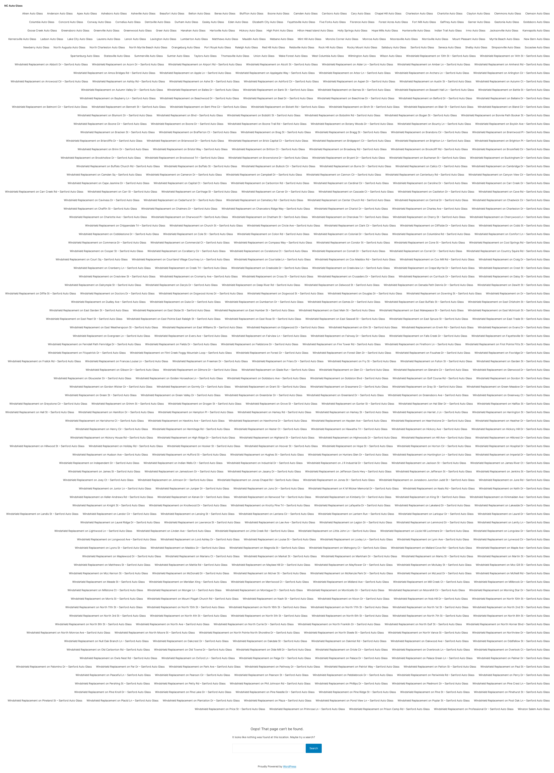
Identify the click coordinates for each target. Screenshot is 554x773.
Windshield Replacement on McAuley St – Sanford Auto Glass (434, 564)
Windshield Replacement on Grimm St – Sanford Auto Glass (127, 403)
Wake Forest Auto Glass (293, 55)
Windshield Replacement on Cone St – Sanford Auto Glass (429, 242)
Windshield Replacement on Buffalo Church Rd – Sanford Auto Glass (118, 166)
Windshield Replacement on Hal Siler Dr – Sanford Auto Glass (435, 403)
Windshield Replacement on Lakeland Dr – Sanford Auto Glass (432, 505)
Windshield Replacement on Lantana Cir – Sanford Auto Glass (276, 513)
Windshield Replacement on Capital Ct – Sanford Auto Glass (190, 183)
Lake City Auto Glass (79, 39)
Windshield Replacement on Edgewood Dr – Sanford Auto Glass (285, 327)
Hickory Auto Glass (250, 30)
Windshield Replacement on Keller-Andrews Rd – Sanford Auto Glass (111, 497)
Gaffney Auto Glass (452, 22)
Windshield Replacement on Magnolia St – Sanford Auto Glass (267, 547)
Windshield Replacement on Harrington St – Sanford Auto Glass (511, 412)
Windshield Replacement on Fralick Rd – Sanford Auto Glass (44, 361)
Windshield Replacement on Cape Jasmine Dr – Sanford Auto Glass (108, 183)
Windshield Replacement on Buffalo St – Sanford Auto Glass (200, 166)
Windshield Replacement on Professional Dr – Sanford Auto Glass (473, 709)
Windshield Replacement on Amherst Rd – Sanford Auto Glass (512, 64)
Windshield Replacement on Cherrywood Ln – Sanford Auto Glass (510, 217)
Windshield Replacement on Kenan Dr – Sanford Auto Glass (193, 497)
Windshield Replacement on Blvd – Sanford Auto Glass (190, 115)
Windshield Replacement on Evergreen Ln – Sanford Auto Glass (111, 335)
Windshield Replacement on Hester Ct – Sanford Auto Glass (270, 429)
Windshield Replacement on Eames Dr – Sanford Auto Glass (344, 301)
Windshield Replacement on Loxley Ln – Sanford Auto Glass (356, 539)
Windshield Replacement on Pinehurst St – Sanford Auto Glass (512, 692)
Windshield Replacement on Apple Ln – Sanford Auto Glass (195, 72)
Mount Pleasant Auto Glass (468, 39)
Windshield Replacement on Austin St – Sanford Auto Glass (435, 81)
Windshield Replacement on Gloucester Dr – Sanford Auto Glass (92, 378)
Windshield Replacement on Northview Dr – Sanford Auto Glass (511, 632)
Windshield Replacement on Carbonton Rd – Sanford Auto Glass (270, 183)
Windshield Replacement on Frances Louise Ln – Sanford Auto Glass (126, 361)
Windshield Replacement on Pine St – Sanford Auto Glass (435, 692)
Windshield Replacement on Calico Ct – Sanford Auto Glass (431, 166)
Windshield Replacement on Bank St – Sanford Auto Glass (278, 89)
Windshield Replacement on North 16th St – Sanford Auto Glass (267, 607)
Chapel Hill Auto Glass (388, 13)
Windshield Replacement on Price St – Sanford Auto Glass (230, 709)
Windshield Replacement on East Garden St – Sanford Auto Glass (89, 310)
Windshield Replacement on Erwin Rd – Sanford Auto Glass (437, 327)
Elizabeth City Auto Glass (267, 22)
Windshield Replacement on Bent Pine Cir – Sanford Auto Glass (208, 106)
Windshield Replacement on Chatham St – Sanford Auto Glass (270, 217)
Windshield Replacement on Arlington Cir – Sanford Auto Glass (511, 72)
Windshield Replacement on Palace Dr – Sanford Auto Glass (351, 658)
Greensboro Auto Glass (75, 30)
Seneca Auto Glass (449, 47)
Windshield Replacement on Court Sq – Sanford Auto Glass (92, 259)
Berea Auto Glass (225, 13)
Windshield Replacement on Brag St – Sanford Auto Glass (276, 132)
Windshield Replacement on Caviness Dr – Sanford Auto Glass (101, 200)
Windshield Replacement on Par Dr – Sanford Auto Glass (130, 666)
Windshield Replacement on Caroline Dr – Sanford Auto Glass (430, 183)
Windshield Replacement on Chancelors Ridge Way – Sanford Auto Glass (266, 208)
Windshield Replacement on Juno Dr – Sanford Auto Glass (268, 488)
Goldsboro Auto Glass (536, 22)
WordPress (289, 766)
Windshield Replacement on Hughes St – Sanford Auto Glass (267, 454)
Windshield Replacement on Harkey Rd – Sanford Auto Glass (274, 412)
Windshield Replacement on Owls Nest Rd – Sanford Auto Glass (118, 658)
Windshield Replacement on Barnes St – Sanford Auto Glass (354, 89)
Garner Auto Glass (479, 22)
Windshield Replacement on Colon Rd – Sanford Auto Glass (273, 234)
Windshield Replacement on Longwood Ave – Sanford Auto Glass (116, 539)
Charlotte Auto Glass (449, 13)
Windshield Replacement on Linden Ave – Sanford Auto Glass (173, 530)
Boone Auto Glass (278, 13)
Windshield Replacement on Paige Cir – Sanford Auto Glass (275, 658)
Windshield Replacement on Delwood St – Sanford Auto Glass (341, 284)
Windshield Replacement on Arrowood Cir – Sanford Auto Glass (49, 81)
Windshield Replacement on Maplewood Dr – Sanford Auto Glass (121, 556)
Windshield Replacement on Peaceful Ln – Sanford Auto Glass (113, 675)
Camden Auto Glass (306, 13)
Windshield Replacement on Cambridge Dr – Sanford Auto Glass (511, 166)
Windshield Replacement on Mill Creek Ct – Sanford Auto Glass (431, 581)
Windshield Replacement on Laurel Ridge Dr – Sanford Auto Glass (120, 522)
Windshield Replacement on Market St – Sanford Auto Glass (280, 556)
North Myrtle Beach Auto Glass (148, 47)
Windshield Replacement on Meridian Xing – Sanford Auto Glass (188, 581)
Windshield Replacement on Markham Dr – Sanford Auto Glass (359, 556)
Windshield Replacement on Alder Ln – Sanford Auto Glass (357, 64)
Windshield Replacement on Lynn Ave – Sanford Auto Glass (433, 539)
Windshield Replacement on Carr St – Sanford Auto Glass (122, 191)
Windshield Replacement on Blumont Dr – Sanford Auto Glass (114, 115)
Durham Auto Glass (186, 22)
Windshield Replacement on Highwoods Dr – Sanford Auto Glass (358, 437)
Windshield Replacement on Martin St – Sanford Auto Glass (513, 556)
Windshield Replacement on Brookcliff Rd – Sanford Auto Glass (429, 149)
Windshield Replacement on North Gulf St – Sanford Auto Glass (423, 624)
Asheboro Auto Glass (114, 13)
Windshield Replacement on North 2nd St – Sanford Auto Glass (511, 607)
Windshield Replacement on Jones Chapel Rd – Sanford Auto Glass (258, 479)
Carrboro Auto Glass (334, 13)
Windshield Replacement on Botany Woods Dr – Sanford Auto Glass (352, 123)
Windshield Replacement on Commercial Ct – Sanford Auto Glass (190, 242)
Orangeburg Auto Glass (186, 47)
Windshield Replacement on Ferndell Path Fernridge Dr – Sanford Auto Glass (94, 344)
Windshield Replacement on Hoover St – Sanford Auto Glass (281, 446)
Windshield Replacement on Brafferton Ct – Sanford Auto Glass (197, 132)
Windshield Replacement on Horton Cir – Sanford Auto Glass (434, 446)
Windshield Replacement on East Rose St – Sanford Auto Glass (263, 318)
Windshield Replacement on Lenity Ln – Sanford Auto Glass (514, 522)
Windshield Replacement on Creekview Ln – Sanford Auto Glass (351, 267)
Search (313, 748)
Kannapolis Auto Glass (536, 30)
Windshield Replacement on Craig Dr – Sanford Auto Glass (514, 259)
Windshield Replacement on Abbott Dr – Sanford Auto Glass (51, 64)
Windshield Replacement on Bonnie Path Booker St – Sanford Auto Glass (505, 115)
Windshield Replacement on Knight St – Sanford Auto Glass (108, 505)
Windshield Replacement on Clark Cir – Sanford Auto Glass (360, 225)
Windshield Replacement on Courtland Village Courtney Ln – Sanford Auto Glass (181, 259)
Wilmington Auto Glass (362, 55)
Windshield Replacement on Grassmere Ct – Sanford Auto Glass (349, 386)
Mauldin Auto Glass (254, 39)
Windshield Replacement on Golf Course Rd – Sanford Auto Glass (432, 378)
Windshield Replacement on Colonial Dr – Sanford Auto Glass (351, 234)
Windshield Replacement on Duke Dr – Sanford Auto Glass (185, 301)
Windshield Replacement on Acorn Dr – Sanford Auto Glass (128, 64)
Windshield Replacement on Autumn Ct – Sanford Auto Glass (513, 81)
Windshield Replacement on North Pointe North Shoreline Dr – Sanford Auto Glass (249, 632)
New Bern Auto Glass (537, 39)
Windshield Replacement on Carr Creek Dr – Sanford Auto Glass (511, 183)
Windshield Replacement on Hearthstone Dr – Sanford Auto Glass (431, 420)
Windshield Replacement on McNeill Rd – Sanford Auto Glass (513, 573)
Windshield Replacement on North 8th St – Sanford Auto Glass (511, 615)
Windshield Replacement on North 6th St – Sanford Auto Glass (350, 615)
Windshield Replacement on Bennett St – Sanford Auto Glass (129, 106)
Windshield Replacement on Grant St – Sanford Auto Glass (270, 386)
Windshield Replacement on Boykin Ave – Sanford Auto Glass (512, 123)
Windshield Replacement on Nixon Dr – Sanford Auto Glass (353, 598)
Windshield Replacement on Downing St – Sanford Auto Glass (444, 293)
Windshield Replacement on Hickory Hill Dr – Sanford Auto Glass (510, 429)
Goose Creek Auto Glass (42, 30)
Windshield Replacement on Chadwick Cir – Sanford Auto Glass (511, 200)
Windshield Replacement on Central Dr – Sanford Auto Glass (431, 200)
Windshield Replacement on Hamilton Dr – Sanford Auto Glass (116, 412)
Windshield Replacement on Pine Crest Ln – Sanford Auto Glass (511, 683)
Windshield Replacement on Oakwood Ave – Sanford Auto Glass (430, 641)
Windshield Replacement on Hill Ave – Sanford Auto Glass (436, 437)
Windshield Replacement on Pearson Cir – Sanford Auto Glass (192, 675)
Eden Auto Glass (238, 22)
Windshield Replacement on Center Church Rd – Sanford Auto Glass (348, 200)
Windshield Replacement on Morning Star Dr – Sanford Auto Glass (509, 590)
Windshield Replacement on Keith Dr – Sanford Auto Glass (514, 488)
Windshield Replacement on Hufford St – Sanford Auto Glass (189, 454)
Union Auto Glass (263, 55)
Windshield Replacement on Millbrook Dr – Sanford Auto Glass (512, 581)
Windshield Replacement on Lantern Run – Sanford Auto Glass (356, 513)
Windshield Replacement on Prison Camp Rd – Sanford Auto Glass (389, 709)
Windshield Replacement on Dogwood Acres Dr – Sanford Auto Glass (201, 293)
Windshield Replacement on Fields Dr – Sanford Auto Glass (181, 344)
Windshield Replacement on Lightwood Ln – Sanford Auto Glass (93, 530)
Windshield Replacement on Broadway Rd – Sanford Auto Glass (348, 149)
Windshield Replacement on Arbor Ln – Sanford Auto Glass (355, 72)
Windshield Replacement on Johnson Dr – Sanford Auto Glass (175, 479)
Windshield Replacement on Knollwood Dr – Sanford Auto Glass (188, 505)
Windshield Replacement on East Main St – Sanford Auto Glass (337, 310)
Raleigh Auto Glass (246, 47)
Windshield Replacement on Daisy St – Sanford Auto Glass (514, 276)
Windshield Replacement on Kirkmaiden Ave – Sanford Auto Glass (510, 497)
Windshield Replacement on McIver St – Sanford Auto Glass (269, 573)
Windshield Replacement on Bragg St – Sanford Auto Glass (351, 132)
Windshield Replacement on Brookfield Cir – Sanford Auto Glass (511, 149)
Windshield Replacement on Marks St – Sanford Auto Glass (437, 556)
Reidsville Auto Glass (301, 47)
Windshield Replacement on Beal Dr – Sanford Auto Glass (278, 98)
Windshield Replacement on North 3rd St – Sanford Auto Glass (107, 615)
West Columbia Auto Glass (328, 55)
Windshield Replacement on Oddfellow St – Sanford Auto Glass (511, 641)
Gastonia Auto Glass (506, 22)
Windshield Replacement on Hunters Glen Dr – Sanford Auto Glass (348, 454)
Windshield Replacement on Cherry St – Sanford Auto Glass (429, 217)
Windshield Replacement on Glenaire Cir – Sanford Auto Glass (430, 369)
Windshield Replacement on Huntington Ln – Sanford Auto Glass (432, 454)
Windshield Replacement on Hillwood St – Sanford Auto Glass (47, 446)
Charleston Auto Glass (419, 13)
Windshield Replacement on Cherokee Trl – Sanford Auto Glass (350, 217)
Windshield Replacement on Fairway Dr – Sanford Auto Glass (348, 335)
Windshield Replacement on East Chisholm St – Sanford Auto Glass (509, 301)
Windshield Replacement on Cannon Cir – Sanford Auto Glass (343, 174)
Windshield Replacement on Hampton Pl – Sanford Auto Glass (195, 412)
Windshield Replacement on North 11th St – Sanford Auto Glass (104, 607)
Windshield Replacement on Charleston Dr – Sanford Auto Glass (511, 208)
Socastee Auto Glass (537, 47)
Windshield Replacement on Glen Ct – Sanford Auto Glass (354, 369)
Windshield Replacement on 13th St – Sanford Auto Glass (441, 55)
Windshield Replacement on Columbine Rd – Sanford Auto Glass (431, 234)
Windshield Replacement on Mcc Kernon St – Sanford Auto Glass (108, 573)
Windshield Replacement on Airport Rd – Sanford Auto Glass (205, 64)
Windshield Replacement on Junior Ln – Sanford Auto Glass (115, 488)
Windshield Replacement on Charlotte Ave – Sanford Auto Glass (108, 217)
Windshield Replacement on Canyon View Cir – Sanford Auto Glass (509, 174)
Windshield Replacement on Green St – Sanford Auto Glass (100, 395)
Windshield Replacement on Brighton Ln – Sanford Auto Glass (432, 140)
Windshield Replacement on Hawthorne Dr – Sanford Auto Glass (268, 420)
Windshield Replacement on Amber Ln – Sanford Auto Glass (433, 64)
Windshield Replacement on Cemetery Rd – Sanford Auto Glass (264, 200)
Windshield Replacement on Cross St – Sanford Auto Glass (277, 276)
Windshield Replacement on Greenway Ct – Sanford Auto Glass (511, 395)
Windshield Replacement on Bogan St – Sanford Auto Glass (421, 115)
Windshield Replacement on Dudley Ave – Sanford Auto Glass (108, 301)
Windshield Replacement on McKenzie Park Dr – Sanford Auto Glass (351, 573)
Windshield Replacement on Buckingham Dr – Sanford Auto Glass (510, 157)
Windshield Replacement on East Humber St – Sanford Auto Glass (254, 310)
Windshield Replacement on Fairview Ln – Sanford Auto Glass (269, 335)
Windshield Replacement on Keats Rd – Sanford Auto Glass (439, 488)
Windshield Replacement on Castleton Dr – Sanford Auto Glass (436, 191)
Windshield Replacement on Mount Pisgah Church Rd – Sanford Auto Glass (192, 598)
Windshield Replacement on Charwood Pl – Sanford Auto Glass (189, 217)
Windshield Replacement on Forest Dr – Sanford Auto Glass (272, 352)
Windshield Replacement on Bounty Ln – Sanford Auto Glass (434, 123)
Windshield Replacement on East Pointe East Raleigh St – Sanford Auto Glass (173, 318)
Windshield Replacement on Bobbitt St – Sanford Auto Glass (263, 115)
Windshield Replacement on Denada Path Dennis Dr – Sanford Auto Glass (428, 284)
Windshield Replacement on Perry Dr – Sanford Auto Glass (514, 675)
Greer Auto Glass (166, 30)
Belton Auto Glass (199, 13)
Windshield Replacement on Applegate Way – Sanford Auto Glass (275, 72)
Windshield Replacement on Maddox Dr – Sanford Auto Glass (188, 547)
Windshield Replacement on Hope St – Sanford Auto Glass (357, 446)
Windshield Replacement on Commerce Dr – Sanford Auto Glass (107, 242)
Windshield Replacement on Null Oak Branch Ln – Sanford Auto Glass (106, 641)
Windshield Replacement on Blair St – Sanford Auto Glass (438, 106)
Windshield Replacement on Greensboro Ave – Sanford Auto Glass (428, 395)
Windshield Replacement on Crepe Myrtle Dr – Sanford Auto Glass (434, 267)
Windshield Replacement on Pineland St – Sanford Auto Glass (45, 700)
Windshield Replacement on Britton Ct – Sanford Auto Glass (268, 149)
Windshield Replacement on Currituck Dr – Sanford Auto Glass (437, 276)
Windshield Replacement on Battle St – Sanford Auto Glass (514, 89)
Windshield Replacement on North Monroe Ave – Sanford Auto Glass (68, 632)
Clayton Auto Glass (478, 13)
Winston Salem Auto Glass (534, 709)
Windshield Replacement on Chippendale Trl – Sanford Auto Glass (125, 225)
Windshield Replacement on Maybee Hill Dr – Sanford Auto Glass (271, 564)
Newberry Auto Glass (36, 47)
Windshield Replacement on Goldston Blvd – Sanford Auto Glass (349, 378)
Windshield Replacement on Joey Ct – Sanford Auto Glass (98, 479)
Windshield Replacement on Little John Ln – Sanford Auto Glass (337, 530)
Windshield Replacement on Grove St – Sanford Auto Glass (281, 403)
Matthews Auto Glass (225, 39)
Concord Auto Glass (71, 22)
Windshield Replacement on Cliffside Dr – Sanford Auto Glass (437, 225)
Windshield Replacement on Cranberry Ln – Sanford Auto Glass (112, 267)
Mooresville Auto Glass (404, 39)
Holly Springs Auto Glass (352, 30)
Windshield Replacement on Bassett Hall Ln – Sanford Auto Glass (434, 89)
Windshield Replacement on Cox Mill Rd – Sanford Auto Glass (437, 259)
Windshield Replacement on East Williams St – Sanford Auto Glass (202, 327)
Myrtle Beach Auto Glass (505, 39)
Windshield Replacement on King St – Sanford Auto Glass (430, 497)
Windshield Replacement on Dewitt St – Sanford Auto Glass (513, 284)
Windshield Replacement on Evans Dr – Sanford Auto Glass (514, 327)
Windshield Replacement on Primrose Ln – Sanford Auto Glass (307, 709)
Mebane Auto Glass (281, 39)
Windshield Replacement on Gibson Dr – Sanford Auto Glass (122, 369)
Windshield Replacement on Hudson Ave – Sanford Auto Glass (110, 454)
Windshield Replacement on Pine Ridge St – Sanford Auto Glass (357, 692)
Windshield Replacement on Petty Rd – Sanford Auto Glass (189, 683)
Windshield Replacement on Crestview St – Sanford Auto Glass (117, 276)
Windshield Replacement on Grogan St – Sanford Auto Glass (204, 403)
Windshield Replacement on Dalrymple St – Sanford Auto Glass (103, 284)
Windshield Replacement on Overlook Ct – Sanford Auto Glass (512, 649)
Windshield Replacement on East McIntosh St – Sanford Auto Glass (509, 310)
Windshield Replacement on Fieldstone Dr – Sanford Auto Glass (259, 344)
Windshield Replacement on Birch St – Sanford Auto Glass (364, 106)
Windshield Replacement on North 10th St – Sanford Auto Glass (511, 598)
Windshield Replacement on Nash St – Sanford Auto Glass (278, 598)
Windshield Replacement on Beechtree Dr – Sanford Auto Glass (355, 98)
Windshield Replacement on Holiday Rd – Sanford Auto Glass (126, 446)
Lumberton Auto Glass (194, 39)
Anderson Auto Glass (60, 13)
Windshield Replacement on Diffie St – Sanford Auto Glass (40, 293)
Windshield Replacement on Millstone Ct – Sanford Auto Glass (105, 590)
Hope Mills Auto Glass (385, 30)
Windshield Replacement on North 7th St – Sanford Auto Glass (431, 615)
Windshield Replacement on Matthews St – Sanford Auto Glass (112, 564)
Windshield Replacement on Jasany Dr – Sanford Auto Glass (264, 471)
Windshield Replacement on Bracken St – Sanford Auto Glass (117, 132)
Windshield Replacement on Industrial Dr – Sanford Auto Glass (265, 462)
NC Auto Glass (13, 5)
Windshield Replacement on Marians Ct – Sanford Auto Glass (202, 556)
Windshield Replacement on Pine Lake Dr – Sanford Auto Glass (193, 692)
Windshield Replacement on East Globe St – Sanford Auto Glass (171, 310)
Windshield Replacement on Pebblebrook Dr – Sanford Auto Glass (353, 675)
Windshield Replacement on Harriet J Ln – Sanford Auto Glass (430, 412)
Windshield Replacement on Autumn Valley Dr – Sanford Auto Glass (122, 89)
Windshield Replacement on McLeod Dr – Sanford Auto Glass (434, 573)
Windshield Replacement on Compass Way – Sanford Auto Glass (273, 242)
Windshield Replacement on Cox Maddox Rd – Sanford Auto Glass (355, 259)
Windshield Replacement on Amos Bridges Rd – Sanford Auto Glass (114, 72)
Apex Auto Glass (87, 13)
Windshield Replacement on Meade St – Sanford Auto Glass (108, 581)
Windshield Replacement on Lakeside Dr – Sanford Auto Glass (512, 505)
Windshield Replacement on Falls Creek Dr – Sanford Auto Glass (428, 335)
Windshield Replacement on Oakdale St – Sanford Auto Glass (270, 641)
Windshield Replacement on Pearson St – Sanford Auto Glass (271, 675)
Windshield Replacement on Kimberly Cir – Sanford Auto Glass (353, 497)
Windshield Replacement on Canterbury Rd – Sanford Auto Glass (424, 174)
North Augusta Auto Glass (69, 47)
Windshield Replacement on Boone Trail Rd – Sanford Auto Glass (267, 123)
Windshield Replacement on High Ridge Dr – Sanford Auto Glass (196, 437)
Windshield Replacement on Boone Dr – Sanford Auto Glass (187, 123)
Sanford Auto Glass (422, 47)
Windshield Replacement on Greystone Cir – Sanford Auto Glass (48, 403)
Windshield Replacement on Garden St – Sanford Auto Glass (513, 361)
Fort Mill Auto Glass (424, 22)
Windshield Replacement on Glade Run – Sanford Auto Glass (278, 369)
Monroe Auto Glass (374, 39)
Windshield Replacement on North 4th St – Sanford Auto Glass (188, 615)
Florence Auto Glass (362, 22)
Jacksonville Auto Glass (504, 30)
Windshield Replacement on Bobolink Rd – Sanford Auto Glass (342, 115)
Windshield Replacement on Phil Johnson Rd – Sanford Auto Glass (270, 683)
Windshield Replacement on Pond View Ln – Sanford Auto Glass (354, 700)
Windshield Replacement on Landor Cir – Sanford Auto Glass (119, 513)
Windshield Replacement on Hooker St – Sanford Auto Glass (203, 446)
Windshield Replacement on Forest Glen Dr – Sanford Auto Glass (352, 352)
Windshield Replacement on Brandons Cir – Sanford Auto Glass (429, 132)
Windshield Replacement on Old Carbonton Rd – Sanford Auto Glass (108, 649)
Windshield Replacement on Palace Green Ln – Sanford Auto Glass (432, 658)
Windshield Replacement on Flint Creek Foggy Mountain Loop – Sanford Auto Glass (181, 352)
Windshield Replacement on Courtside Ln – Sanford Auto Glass (272, 259)
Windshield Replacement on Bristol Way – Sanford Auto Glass (190, 149)
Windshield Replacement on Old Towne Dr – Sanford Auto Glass (193, 649)
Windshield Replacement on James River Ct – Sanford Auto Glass (510, 462)
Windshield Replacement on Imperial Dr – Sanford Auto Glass (513, 454)
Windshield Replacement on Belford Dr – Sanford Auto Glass (435, 98)
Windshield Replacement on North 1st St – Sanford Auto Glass (430, 607)
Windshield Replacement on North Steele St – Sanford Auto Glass (344, 632)
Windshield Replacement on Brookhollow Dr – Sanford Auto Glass (101, 157)
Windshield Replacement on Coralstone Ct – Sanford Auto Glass (269, 251)
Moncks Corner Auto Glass (342, 39)
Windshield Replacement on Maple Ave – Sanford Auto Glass (513, 547)
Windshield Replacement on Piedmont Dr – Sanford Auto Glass (430, 683)
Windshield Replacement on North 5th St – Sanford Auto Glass (269, 615)
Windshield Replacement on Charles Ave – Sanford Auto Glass (429, 208)
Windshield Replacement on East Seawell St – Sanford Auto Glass (345, 318)
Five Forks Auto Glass (332, 22)
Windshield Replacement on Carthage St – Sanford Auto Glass (199, 191)
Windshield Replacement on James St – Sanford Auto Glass (104, 471)
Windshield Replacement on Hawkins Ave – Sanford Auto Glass (186, 420)
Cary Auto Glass (360, 13)
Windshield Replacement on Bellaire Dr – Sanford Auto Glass (513, 98)
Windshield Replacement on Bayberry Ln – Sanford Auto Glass (118, 98)
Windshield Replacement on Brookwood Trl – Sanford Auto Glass (184, 157)
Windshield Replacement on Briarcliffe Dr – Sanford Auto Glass (104, 140)
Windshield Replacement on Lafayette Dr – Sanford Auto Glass (352, 505)
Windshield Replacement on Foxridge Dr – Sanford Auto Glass (512, 352)
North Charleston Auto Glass (107, 47)
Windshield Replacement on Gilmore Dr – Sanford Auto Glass (200, 369)
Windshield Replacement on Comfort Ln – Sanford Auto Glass (512, 234)
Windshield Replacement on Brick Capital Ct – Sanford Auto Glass (268, 140)
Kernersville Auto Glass (22, 39)
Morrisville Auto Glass (435, 39)
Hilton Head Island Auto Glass (315, 30)
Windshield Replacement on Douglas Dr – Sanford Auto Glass (365, 293)
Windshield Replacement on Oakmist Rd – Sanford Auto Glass (348, 641)
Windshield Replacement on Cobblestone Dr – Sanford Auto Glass (119, 234)
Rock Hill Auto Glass (331, 47)
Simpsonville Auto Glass (506, 47)
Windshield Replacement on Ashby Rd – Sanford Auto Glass (128, 81)
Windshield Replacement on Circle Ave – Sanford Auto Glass (283, 225)
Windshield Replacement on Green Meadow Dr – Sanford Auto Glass (508, 386)
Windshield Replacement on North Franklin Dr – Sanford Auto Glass (339, 624)
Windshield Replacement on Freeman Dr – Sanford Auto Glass (210, 361)
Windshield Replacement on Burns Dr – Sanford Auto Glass (355, 166)
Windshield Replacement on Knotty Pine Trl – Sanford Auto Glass (270, 505)
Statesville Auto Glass (117, 55)
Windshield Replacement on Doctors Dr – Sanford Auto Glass (117, 293)
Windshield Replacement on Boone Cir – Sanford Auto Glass (110, 123)
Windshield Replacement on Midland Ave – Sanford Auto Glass (351, 581)
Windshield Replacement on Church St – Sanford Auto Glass (206, 225)
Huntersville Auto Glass (416, 30)
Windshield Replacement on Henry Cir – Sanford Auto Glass (111, 429)
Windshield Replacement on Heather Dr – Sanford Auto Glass (512, 420)
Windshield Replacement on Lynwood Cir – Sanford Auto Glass (511, 539)
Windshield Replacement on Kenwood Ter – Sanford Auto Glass (272, 497)
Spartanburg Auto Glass (85, 55)
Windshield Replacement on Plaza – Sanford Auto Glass (277, 700)
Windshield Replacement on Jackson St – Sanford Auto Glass (429, 462)
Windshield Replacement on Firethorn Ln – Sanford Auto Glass (423, 344)
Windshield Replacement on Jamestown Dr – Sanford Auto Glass (184, 471)
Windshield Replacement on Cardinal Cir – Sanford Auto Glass (351, 183)
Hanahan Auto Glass (193, 30)
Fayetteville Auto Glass (301, 22)
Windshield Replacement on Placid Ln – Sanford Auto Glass (122, 700)
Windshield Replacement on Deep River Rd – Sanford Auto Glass (261, 284)
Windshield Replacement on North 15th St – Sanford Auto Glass (185, 607)
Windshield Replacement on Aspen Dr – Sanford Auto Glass (359, 81)
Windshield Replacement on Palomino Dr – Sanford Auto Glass (54, 666)
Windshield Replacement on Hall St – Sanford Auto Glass (39, 412)
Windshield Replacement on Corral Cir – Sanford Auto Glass (426, 251)
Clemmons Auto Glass (507, 13)
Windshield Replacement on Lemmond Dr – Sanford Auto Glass (434, 522)
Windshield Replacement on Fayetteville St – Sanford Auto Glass (510, 335)
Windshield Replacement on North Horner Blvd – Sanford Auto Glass (508, 624)
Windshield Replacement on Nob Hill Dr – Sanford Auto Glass (431, 598)
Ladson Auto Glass (51, 39)
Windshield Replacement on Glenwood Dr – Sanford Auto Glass (511, 369)
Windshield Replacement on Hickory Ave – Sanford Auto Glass (429, 429)
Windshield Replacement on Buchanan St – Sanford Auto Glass (427, 157)
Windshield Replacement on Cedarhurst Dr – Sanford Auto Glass (183, 200)
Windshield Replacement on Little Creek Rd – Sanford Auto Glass (254, 530)
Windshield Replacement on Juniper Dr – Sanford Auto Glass (192, 488)
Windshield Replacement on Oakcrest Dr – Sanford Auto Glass (191, 641)
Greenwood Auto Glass (138, 30)
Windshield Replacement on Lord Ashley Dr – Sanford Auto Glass (200, 539)
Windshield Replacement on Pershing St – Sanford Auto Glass (112, 683)
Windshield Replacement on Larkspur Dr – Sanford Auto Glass (435, 513)
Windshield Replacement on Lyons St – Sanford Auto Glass (110, 547)
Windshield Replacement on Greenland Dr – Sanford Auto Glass (345, 395)
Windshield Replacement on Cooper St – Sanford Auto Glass (106, 251)
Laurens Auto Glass (108, 39)
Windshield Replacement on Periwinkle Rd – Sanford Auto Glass (435, 675)
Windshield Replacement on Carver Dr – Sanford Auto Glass (278, 191)
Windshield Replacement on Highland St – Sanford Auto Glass (276, 437)
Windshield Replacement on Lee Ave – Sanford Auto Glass (280, 522)
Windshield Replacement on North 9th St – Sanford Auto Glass (93, 624)
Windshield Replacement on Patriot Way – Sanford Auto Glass (361, 666)
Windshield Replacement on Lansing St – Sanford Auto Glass (197, 513)
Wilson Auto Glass (391, 55)
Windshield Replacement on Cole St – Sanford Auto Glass (198, 234)
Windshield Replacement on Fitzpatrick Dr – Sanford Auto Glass (87, 352)
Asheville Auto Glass (143, 13)
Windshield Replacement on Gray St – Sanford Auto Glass (427, 386)
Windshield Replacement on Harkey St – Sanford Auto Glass (352, 412)
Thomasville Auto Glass (235, 55)
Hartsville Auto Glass (222, 30)
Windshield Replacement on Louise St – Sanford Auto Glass (280, 539)
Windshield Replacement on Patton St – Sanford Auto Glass (440, 666)
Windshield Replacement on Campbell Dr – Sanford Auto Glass (264, 174)
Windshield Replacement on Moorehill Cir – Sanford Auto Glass (427, 590)
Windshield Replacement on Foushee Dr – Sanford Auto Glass (432, 352)
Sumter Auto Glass (178, 55)
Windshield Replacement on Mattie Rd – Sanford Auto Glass (191, 564)
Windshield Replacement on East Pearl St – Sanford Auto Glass (84, 318)
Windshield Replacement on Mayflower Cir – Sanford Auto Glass (354, 564)
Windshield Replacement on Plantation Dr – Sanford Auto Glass (201, 700)
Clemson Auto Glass (537, 13)
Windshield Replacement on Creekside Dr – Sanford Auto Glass (269, 267)
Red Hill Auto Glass (273, 47)
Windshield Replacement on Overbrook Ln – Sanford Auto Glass (431, 649)
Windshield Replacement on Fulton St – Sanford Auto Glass (436, 361)
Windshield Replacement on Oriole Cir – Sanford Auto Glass (351, 649)
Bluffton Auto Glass (251, 13)
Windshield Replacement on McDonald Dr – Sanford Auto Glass (190, 573)
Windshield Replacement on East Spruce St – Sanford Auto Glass (428, 318)
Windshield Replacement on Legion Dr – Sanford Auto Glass (355, 522)
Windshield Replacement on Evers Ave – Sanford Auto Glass (190, 335)
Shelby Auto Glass (476, 47)
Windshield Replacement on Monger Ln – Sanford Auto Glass (184, 590)
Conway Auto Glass (99, 22)
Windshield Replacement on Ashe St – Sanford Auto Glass (204, 81)
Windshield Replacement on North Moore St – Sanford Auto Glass (155, 632)
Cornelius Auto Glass (128, 22)
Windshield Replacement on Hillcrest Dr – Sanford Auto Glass (512, 437)
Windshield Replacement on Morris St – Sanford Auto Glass (107, 598)
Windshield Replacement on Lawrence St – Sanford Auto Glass (202, 522)
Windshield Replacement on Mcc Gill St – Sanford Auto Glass (513, 564)
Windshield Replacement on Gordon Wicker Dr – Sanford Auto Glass (111, 386)
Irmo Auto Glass (475, 30)
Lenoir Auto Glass (135, 39)
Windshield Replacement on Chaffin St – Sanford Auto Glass (100, 208)
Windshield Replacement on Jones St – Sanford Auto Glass (339, 479)
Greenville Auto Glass (106, 30)
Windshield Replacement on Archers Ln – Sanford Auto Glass (432, 72)
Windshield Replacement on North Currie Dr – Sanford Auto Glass (254, 624)
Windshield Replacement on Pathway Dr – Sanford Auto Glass (282, 666)
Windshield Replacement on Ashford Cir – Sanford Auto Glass (281, 81)
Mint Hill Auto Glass (309, 39)
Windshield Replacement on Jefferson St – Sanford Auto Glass (434, 471)
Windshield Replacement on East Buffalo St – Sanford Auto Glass (424, 301)
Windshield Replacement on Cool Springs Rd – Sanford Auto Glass (509, 242)
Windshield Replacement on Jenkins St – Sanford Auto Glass (513, 471)
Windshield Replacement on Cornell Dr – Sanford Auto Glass (348, 251)
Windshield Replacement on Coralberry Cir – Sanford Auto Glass (186, 251)
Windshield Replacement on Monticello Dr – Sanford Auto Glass (345, 590)
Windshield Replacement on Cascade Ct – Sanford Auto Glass (356, 191)
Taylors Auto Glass (205, 55)
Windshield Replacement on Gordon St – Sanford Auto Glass (513, 378)
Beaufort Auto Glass (172, 13)
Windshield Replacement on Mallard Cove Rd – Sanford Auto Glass (431, 547)
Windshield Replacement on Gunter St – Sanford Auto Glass (358, 403)
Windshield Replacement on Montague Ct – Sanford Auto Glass (264, 590)
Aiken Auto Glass (32, 13)
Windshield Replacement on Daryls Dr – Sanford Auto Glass (181, 284)
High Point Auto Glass (280, 30)
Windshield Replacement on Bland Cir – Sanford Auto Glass (514, 106)
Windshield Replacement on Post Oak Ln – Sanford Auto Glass (512, 700)
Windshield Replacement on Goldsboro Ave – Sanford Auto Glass (266, 378)
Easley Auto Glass (213, 22)
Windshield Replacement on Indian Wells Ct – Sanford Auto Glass (183, 462)
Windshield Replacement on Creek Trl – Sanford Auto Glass (191, 267)
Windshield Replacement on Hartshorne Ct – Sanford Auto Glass (104, 420)
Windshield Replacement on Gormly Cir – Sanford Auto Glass (194, 386)
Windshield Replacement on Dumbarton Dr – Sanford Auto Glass (264, 301)
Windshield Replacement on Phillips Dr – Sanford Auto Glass (351, 683)
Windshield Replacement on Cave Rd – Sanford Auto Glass (514, 191)
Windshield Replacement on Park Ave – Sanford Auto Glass (204, 666)
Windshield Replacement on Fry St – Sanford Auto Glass (362, 361)
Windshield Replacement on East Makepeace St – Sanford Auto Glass (421, 310)
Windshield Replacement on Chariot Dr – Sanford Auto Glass (351, 208)
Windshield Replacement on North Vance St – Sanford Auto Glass (428, 632)
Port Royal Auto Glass (217, 47)
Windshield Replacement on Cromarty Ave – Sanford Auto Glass (199, 276)
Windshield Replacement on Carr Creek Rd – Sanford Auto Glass (44, 191)
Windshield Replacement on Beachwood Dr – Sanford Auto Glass (199, 98)
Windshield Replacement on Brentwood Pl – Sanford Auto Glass (511, 132)
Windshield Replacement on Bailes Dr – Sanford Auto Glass (203, 89)
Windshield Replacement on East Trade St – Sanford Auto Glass (511, 318)
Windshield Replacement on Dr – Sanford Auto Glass (518, 293)
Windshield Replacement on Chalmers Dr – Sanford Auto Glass (179, 208)
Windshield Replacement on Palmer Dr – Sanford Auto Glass (513, 658)
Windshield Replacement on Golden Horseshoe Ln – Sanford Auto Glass (179, 378)
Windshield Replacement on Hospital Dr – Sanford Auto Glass (512, 446)
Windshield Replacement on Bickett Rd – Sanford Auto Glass (288, 106)
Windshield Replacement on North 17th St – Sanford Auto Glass (349, 607)
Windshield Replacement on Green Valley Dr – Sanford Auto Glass (180, 395)
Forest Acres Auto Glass (393, 22)
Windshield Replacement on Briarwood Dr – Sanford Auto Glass (185, 140)
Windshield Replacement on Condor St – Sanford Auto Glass (353, 242)
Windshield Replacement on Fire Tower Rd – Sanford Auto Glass (342, 344)
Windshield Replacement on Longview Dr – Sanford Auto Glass (511, 530)
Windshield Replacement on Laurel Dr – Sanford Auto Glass (514, 513)
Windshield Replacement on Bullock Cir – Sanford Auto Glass (278, 166)
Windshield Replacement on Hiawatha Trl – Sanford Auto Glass (349, 429)
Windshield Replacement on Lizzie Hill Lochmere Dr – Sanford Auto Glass (424, 530)
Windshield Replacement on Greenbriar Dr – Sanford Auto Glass (263, 395)
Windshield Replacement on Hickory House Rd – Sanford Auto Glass (111, 437)
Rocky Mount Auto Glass (362, 47)
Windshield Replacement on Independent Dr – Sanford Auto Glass (99, 462)
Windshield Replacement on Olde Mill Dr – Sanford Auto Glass (273, 649)
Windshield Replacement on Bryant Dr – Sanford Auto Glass (348, 157)
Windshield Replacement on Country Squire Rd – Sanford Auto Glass (508, 251)
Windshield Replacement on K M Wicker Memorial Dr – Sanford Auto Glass (353, 488)
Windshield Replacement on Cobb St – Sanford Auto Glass (514, 225)
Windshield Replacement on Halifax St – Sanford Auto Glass (513, 403)
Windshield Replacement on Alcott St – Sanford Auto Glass (282, 64)
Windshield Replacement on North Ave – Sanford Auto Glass (172, 624)
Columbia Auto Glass (41, 22)
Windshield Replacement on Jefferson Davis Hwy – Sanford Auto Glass (348, 471)
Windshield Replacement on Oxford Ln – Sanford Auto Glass (198, 658)
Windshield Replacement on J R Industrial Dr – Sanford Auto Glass (347, 462)
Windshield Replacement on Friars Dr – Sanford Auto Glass (287, 361)
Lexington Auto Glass (163, 39)
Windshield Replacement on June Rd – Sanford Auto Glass (514, 479)
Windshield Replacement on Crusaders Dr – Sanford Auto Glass (356, 276)
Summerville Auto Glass (148, 55)
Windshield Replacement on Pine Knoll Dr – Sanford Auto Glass (112, 692)
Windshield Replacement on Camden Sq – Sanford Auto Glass (104, 174)
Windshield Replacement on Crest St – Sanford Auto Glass (514, 267)
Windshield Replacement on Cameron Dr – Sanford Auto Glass (184, 174)
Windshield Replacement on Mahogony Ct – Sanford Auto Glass (348, 547)
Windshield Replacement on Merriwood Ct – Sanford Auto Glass (270, 581)
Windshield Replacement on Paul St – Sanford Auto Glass (515, 666)
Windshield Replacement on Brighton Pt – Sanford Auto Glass (512, 140)
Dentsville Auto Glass (157, 22)
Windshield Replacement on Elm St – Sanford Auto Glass (363, 327)
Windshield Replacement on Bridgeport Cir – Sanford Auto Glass (351, 140)
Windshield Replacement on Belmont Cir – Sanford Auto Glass (49, 106)
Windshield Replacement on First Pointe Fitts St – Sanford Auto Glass (507, 344)
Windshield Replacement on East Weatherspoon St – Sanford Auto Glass (114, 327)
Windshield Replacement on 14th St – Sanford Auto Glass (515, 55)
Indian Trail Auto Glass (448, 30)
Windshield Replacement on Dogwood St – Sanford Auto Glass (285, 293)
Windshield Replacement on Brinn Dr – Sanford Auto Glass (113, 149)
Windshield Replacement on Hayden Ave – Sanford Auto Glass (349, 420)
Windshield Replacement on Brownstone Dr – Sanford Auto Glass (268, 157)
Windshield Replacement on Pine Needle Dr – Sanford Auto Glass (275, 692)
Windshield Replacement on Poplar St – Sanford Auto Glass (434, 700)
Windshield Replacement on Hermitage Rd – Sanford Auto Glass (191, 429)
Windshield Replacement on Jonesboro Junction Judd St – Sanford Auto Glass (427, 479)
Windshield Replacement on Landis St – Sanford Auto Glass (42, 513)
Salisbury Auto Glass (393, 47)
